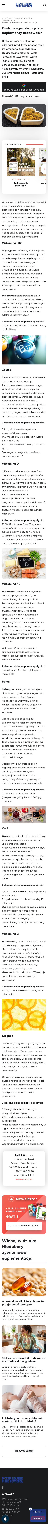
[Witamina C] (24, 1014)
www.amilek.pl (24, 1179)
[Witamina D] (24, 563)
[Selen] (24, 814)
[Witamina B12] (24, 350)
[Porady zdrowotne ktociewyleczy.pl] (5, 1519)
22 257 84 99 (12, 1509)
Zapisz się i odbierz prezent (24, 1226)
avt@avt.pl (7, 1515)
